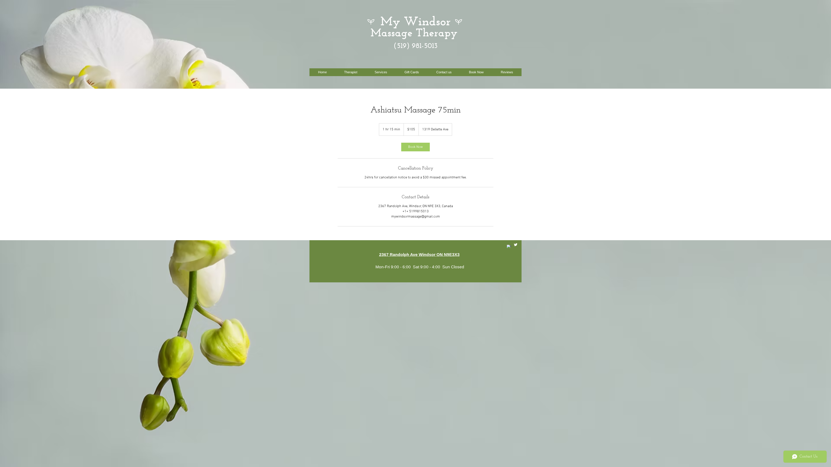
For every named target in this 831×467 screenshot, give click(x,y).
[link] (415, 147)
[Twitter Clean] (516, 245)
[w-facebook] (509, 247)
